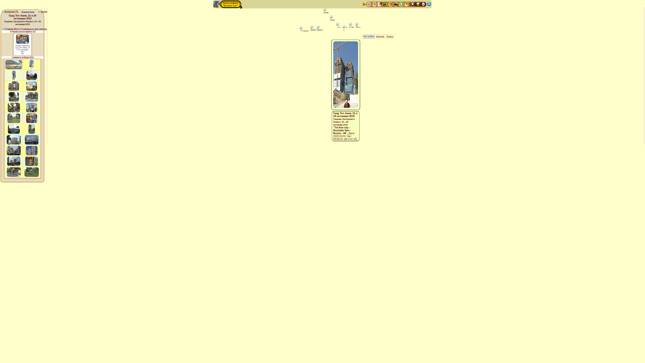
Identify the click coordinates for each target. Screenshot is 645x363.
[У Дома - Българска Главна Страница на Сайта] (418, 4)
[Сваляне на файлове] (401, 4)
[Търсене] (407, 4)
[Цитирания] (385, 4)
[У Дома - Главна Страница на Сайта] (413, 4)
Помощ (389, 36)
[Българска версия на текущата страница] (46, 11)
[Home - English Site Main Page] (423, 4)
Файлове (380, 36)
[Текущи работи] (391, 4)
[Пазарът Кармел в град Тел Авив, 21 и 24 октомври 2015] (22, 35)
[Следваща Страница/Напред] (374, 4)
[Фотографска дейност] (396, 4)
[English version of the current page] (10, 11)
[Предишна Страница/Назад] (369, 4)
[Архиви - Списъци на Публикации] (380, 4)
